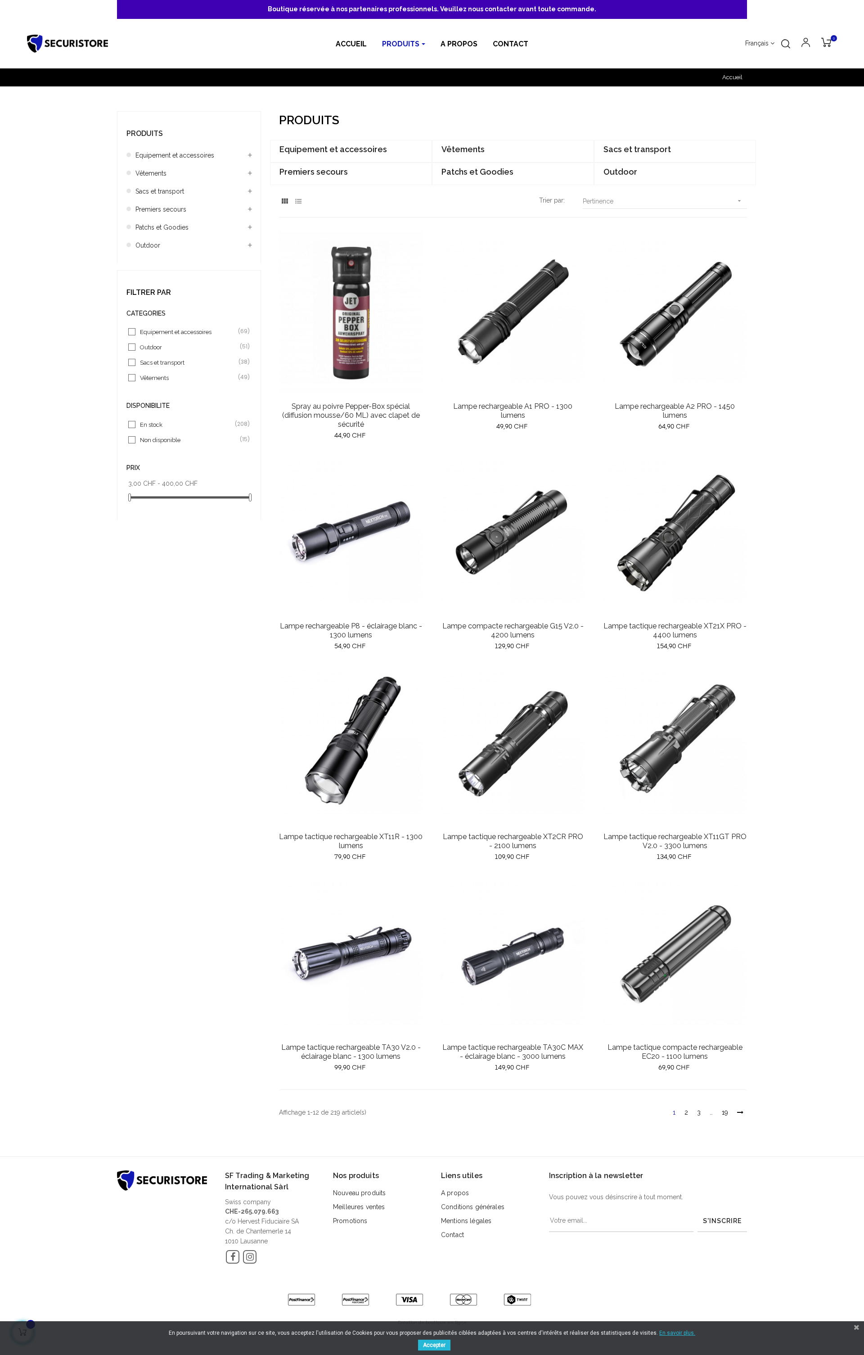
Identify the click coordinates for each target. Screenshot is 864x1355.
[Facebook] (232, 1257)
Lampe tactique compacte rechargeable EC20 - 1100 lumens (675, 1052)
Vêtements (150, 173)
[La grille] (284, 201)
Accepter (434, 1345)
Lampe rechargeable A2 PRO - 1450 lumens (675, 411)
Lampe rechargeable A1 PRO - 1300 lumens (512, 411)
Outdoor (147, 245)
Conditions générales (472, 1206)
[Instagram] (250, 1257)
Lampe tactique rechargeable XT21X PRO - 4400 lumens (675, 630)
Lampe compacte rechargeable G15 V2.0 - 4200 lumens (513, 630)
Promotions (350, 1220)
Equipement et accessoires (174, 155)
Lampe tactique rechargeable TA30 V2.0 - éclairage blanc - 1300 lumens (351, 1052)
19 (725, 1112)
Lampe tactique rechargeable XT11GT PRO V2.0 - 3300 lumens (675, 841)
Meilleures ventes (359, 1206)
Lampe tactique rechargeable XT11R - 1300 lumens (351, 841)
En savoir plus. (677, 1333)
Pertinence (663, 201)
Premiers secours (160, 209)
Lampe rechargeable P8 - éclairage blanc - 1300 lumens (351, 630)
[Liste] (298, 201)
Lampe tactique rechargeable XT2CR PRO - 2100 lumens (513, 841)
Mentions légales (466, 1220)
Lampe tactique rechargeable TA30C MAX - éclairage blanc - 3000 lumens (512, 1052)
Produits (144, 133)
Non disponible (189, 439)
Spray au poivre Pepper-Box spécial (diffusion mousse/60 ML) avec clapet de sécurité (351, 415)
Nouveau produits (359, 1193)
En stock (189, 424)
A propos (455, 1193)
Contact (452, 1234)
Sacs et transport (159, 191)
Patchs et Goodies (162, 227)
